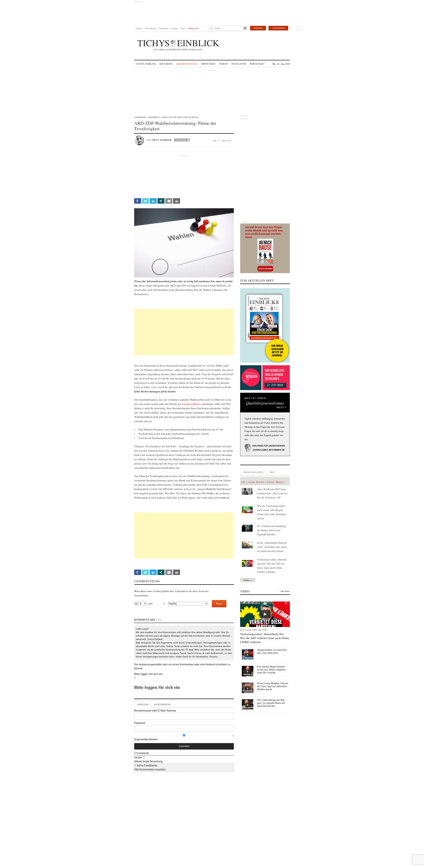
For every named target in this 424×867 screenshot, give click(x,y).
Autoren (138, 28)
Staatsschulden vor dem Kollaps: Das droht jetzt (272, 651)
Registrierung (162, 704)
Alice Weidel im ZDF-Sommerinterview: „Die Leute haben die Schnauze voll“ (272, 493)
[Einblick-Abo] (265, 325)
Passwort (139, 723)
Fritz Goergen (162, 140)
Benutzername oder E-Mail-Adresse (155, 710)
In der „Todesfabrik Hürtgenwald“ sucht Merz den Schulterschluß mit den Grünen (272, 547)
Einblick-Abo (193, 28)
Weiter (219, 603)
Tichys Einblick (146, 63)
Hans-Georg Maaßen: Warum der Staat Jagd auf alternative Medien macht (272, 686)
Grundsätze (163, 28)
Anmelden (258, 28)
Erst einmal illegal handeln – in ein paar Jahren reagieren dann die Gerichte (272, 669)
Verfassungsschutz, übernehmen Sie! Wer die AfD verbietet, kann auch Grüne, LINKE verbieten (265, 638)
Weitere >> (247, 580)
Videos (223, 63)
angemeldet (155, 664)
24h (243, 482)
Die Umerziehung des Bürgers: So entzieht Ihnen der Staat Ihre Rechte (271, 703)
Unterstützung (150, 28)
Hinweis (213, 656)
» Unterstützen (278, 28)
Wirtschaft (257, 63)
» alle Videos (285, 591)
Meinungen (208, 63)
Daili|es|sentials (187, 63)
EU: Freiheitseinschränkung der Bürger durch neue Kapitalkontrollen (271, 530)
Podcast (174, 28)
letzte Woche (256, 482)
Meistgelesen (253, 472)
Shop (183, 28)
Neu (272, 472)
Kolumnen (166, 63)
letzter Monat (275, 482)
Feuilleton (239, 63)
